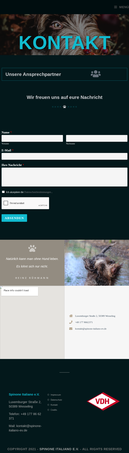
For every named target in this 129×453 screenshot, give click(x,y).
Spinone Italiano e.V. (59, 449)
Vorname (5, 143)
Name (7, 132)
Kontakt (54, 405)
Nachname (70, 143)
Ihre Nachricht (13, 165)
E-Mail (8, 150)
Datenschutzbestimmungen (37, 192)
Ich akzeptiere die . (29, 192)
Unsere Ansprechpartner (33, 74)
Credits (54, 410)
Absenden (14, 218)
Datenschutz (56, 400)
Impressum (56, 395)
